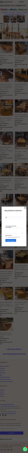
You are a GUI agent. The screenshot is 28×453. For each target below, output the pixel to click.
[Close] (25, 208)
